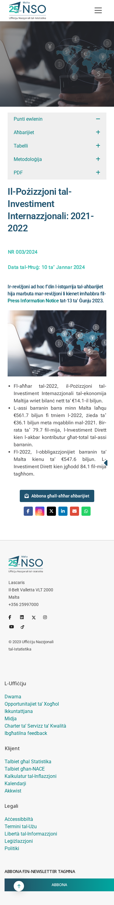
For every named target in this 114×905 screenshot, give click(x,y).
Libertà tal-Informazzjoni (31, 834)
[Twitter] (36, 617)
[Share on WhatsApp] (86, 511)
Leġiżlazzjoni (19, 841)
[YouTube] (13, 626)
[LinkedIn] (24, 617)
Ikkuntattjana (19, 711)
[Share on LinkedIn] (62, 511)
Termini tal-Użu (21, 826)
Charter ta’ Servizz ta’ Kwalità (35, 726)
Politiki (12, 848)
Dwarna (13, 697)
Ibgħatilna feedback (26, 733)
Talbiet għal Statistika (28, 761)
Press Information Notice (33, 301)
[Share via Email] (74, 511)
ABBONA (59, 884)
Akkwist (13, 791)
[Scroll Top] (19, 886)
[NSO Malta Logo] (27, 10)
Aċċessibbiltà (19, 819)
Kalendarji (15, 783)
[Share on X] (51, 511)
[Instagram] (47, 617)
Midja (11, 719)
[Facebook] (13, 617)
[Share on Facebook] (28, 511)
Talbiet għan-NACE (25, 769)
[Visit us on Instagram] (39, 511)
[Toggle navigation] (98, 10)
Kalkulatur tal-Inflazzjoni (31, 776)
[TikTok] (25, 626)
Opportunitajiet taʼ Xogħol (32, 704)
